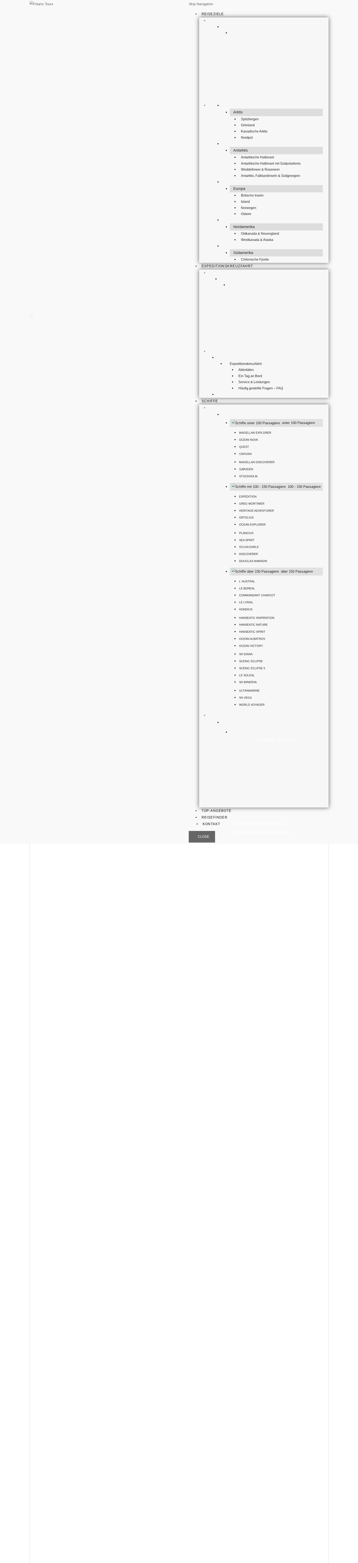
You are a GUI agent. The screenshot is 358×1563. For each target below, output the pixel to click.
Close (203, 836)
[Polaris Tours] (52, 4)
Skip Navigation (201, 4)
